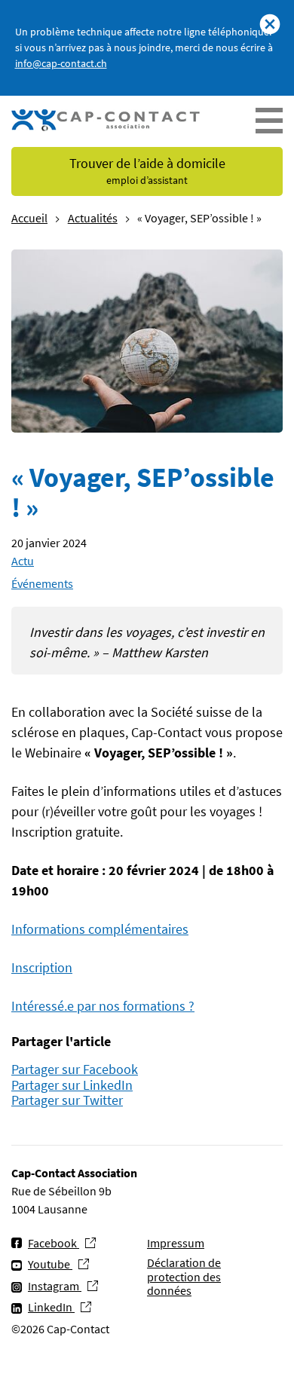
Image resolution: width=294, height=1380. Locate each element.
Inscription (41, 967)
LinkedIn (51, 1306)
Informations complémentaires (99, 929)
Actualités (93, 217)
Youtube (50, 1263)
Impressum (175, 1243)
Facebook (53, 1243)
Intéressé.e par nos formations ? (102, 1005)
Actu (22, 560)
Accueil (29, 217)
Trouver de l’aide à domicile (147, 171)
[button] (269, 121)
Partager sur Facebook (74, 1070)
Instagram (54, 1285)
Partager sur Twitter (67, 1101)
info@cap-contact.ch (61, 63)
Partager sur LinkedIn (72, 1086)
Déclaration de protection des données (184, 1276)
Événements (42, 583)
